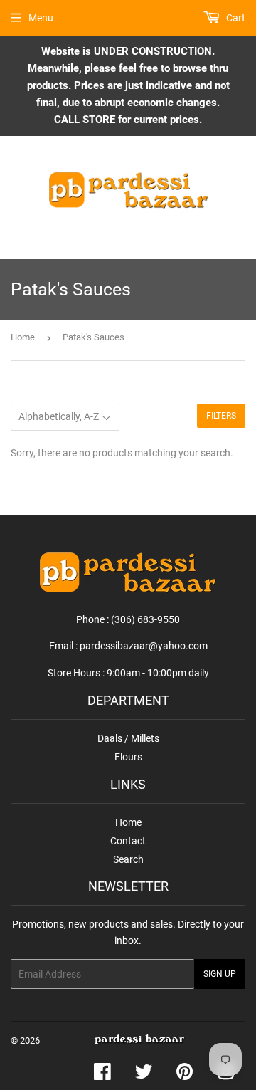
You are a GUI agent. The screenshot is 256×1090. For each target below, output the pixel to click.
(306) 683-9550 (145, 619)
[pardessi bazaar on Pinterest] (184, 1075)
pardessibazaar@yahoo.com (144, 645)
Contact (128, 841)
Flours (128, 757)
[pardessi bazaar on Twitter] (143, 1075)
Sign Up (219, 974)
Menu (40, 17)
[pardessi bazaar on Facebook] (102, 1075)
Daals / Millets (128, 738)
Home (23, 337)
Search (128, 859)
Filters (221, 416)
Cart (234, 17)
